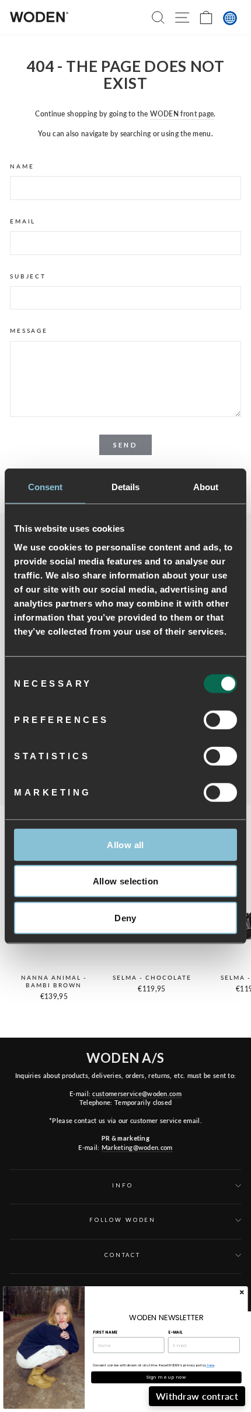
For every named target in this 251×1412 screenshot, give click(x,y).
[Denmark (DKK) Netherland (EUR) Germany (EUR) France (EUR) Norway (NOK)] (230, 18)
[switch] (220, 719)
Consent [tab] (45, 487)
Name (22, 166)
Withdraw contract (197, 1395)
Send (125, 445)
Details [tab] (125, 487)
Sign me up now (166, 1377)
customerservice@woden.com (136, 1093)
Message (29, 331)
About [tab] (206, 487)
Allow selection (126, 881)
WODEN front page (182, 113)
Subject (28, 276)
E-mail (175, 1332)
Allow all (125, 844)
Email (23, 221)
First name (105, 1332)
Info (122, 1185)
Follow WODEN (122, 1220)
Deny (125, 917)
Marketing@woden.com (137, 1147)
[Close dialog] (241, 1292)
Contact (122, 1255)
